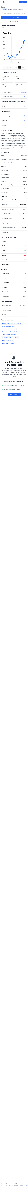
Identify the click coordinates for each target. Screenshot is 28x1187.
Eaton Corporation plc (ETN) (9, 334)
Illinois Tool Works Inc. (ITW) (9, 343)
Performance (13, 21)
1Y (16, 67)
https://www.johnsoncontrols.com (17, 163)
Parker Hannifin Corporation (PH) (10, 331)
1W (4, 67)
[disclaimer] (24, 92)
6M (13, 67)
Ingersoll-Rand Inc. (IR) (7, 340)
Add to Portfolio (15, 17)
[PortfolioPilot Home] (4, 2)
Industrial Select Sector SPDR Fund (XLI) (12, 323)
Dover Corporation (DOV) (8, 326)
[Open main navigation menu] (1, 2)
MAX (23, 67)
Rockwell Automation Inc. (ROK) (10, 337)
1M (7, 67)
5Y (19, 67)
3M (10, 67)
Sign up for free (23, 2)
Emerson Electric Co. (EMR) (9, 329)
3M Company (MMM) (7, 346)
